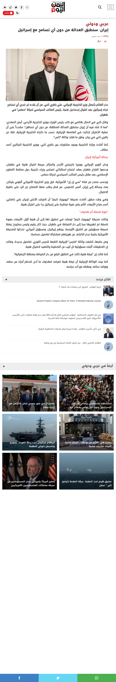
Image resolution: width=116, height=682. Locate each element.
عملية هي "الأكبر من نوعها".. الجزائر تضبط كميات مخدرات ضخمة (88, 444)
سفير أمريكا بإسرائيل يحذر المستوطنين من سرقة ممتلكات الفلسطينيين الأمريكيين (31, 483)
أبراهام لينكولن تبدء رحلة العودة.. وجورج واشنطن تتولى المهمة (32, 444)
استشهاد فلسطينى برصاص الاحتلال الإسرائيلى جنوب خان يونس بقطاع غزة (90, 405)
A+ (99, 41)
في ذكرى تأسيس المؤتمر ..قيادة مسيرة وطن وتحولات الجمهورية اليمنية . (69, 329)
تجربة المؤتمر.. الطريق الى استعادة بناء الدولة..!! (80, 287)
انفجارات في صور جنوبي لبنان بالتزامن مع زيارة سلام (32, 405)
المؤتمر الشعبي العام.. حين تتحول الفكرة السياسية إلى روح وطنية (72, 343)
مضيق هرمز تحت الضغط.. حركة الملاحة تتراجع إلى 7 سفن (86, 483)
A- (105, 41)
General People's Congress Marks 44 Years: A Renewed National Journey (69, 301)
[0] (19, 678)
